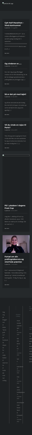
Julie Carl (8, 28)
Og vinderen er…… (13, 64)
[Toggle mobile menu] (29, 7)
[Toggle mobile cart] (26, 7)
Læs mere (7, 53)
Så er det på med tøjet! (15, 94)
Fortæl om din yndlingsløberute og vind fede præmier (14, 259)
